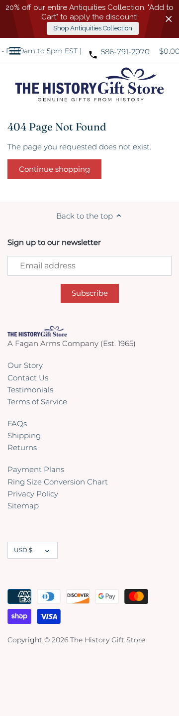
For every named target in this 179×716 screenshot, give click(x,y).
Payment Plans (35, 469)
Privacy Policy (32, 493)
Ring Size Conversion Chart (57, 481)
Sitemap (23, 505)
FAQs (17, 423)
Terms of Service (37, 401)
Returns (22, 447)
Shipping (24, 435)
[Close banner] (169, 19)
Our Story (25, 365)
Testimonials (30, 389)
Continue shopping (54, 169)
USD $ (23, 550)
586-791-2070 (125, 51)
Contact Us (27, 377)
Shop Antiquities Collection (92, 28)
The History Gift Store (107, 640)
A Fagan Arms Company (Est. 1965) (71, 343)
